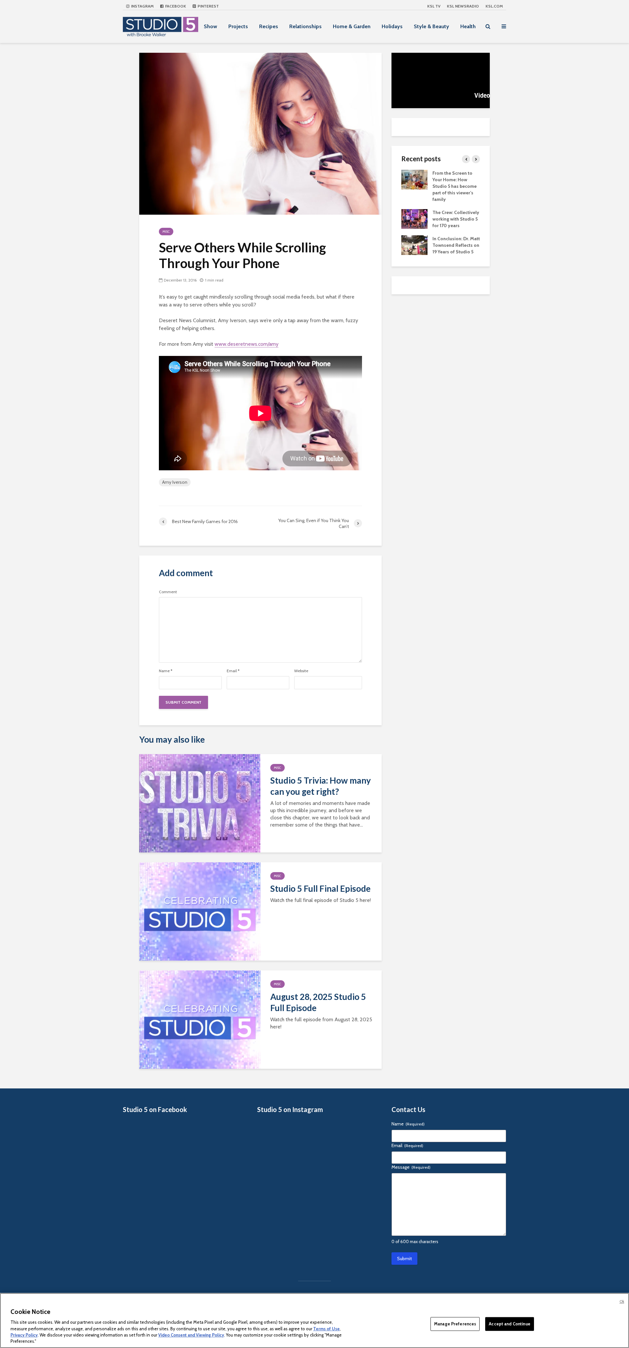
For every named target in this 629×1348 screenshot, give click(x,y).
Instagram (142, 6)
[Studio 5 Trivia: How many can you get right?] (199, 803)
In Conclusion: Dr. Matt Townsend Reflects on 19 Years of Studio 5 (456, 245)
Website (301, 671)
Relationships (305, 26)
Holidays (392, 26)
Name (165, 671)
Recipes (268, 26)
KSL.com (494, 6)
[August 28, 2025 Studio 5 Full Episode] (199, 1019)
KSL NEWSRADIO (463, 6)
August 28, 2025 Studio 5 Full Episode (318, 1002)
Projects (238, 26)
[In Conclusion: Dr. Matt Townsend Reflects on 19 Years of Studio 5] (414, 244)
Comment (168, 592)
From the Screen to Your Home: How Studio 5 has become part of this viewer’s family (454, 186)
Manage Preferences (455, 1323)
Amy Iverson (174, 482)
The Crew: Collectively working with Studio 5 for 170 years (455, 218)
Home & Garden (352, 26)
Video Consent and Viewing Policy (191, 1335)
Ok (621, 1301)
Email (233, 671)
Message (410, 1167)
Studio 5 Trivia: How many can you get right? (320, 786)
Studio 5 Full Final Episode (320, 888)
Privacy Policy (24, 1335)
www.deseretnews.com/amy (246, 344)
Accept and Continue (509, 1323)
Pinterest (208, 6)
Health (468, 26)
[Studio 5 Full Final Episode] (199, 911)
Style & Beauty (431, 26)
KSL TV (433, 6)
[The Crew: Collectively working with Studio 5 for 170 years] (414, 218)
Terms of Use (326, 1328)
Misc (166, 231)
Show (210, 26)
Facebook (175, 6)
